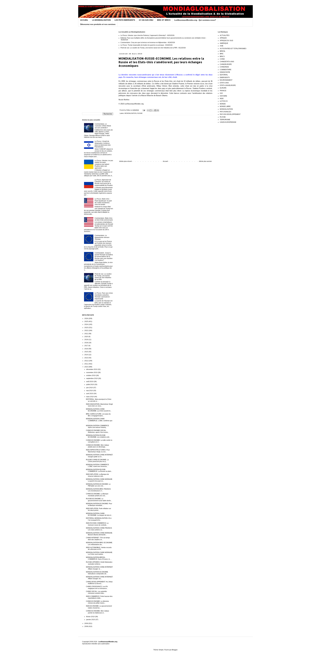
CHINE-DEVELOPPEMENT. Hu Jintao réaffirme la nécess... (99, 582)
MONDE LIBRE (225, 106)
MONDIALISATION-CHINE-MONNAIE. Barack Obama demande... (99, 534)
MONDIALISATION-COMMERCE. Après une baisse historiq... (97, 426)
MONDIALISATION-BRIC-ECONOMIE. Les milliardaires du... (99, 543)
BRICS (222, 56)
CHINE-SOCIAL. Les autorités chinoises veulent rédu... (96, 592)
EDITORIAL (224, 75)
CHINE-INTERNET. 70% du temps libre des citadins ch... (98, 538)
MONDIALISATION (131, 113)
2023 (86, 327)
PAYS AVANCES (225, 112)
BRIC (222, 54)
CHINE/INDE (224, 67)
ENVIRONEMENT (226, 80)
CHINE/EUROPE (226, 64)
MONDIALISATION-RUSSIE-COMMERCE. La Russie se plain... (99, 470)
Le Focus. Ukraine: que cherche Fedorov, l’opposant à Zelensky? (143, 35)
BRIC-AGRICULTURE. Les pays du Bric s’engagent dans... (98, 415)
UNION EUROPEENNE (228, 122)
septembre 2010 (92, 378)
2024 (86, 324)
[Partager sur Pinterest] (158, 110)
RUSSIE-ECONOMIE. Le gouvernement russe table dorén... (99, 499)
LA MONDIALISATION (101, 20)
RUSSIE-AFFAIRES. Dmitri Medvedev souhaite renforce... (99, 563)
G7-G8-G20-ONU (146, 20)
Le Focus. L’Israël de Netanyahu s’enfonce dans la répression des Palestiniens (103, 144)
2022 (86, 330)
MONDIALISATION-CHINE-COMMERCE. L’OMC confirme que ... (99, 420)
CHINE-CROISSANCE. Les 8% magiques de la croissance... (97, 587)
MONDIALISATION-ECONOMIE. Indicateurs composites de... (97, 573)
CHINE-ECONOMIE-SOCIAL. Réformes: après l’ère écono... (97, 431)
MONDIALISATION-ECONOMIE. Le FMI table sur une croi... (98, 485)
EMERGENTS (225, 77)
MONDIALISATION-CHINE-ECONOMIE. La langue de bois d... (99, 514)
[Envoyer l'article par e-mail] (143, 110)
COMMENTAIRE (225, 70)
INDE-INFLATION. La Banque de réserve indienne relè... (97, 475)
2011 (86, 364)
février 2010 (90, 617)
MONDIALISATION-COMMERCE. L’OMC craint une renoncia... (97, 465)
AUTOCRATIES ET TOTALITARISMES (233, 48)
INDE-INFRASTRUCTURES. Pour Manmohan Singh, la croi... (98, 451)
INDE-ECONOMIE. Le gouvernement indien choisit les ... (99, 607)
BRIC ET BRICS (163, 20)
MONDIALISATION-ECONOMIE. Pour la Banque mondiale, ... (99, 504)
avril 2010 (90, 393)
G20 (221, 93)
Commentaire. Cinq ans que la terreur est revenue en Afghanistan (144, 42)
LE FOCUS (224, 101)
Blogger (174, 650)
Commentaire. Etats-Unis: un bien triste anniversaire (104, 219)
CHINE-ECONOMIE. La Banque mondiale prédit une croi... (97, 494)
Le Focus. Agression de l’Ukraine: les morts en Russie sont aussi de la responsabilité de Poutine (104, 182)
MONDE (223, 104)
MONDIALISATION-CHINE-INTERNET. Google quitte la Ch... (99, 455)
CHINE (222, 59)
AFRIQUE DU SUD (226, 40)
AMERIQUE (224, 43)
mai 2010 (89, 390)
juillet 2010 (90, 384)
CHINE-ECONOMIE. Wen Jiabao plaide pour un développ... (97, 446)
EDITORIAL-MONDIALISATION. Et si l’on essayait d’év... (98, 519)
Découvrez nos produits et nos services (97, 24)
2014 (86, 355)
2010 (86, 367)
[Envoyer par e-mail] (148, 110)
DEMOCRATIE (225, 72)
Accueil (165, 161)
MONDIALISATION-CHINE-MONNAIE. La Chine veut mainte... (99, 553)
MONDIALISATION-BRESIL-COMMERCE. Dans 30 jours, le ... (98, 558)
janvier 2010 (90, 619)
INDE (222, 98)
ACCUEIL (84, 20)
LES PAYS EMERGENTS (125, 20)
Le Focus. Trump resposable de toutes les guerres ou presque (142, 45)
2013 (86, 358)
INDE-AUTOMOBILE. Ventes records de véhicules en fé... (99, 548)
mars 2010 (90, 397)
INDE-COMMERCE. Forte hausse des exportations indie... (99, 597)
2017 (86, 346)
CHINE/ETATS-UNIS (227, 62)
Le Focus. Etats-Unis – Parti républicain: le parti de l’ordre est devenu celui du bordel (103, 201)
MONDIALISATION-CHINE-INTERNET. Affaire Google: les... (99, 578)
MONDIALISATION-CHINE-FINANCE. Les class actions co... (99, 529)
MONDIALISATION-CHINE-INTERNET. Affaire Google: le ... (99, 568)
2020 (86, 336)
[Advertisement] (165, 139)
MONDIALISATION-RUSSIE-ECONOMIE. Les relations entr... (98, 436)
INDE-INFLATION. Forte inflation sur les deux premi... (98, 509)
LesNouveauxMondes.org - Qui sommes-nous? (195, 20)
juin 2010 (89, 388)
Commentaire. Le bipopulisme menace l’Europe (102, 237)
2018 (86, 343)
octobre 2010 (91, 375)
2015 (86, 352)
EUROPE (223, 88)
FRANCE (223, 91)
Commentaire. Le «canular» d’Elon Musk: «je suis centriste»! (103, 126)
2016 (86, 349)
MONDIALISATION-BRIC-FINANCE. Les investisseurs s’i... (98, 490)
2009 (86, 623)
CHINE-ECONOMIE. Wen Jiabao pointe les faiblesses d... (97, 612)
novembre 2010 (92, 372)
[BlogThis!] (150, 110)
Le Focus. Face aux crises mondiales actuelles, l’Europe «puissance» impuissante (104, 296)
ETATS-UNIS (224, 83)
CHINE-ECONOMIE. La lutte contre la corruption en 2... (99, 441)
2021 (86, 334)
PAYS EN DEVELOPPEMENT (230, 114)
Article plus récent (125, 161)
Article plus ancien (205, 161)
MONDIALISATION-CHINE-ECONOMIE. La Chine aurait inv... (98, 410)
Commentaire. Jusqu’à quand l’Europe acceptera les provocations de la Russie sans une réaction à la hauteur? (104, 256)
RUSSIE (139, 113)
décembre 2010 (92, 369)
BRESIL (222, 51)
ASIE (221, 46)
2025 (86, 321)
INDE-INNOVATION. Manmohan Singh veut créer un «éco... (99, 405)
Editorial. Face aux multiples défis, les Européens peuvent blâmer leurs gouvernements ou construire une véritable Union (163, 38)
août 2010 (90, 381)
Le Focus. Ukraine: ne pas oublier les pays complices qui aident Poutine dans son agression (104, 164)
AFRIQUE (223, 38)
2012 (86, 361)
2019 (86, 339)
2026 (86, 318)
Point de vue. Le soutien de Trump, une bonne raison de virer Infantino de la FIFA (149, 48)
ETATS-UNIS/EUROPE (228, 85)
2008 (86, 626)
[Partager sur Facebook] (155, 110)
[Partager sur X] (153, 110)
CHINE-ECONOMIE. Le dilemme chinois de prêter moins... (97, 602)
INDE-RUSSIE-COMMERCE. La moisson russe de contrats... (97, 524)
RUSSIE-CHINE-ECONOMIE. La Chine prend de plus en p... (97, 460)
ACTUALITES (224, 35)
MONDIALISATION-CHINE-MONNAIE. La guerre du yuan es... (99, 480)
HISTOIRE (223, 96)
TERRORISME (225, 120)
